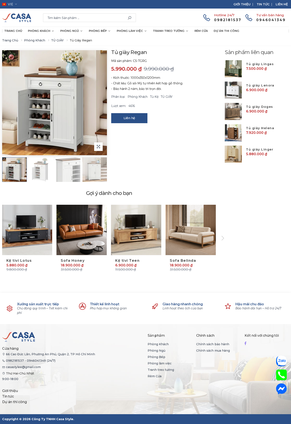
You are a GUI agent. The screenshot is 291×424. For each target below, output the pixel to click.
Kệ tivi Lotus (19, 261)
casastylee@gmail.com (23, 367)
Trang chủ (13, 30)
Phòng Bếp (98, 30)
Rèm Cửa (201, 30)
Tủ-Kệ (154, 97)
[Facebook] (245, 343)
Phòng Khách (39, 30)
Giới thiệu (242, 4)
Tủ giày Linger (259, 149)
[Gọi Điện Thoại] (281, 375)
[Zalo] (281, 361)
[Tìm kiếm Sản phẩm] (129, 17)
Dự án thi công (226, 30)
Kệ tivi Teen (127, 261)
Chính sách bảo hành (212, 344)
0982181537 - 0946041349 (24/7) (30, 361)
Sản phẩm (156, 335)
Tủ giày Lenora (260, 85)
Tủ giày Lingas (260, 64)
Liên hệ (282, 4)
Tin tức (263, 4)
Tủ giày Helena (260, 128)
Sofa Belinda (183, 261)
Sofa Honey (73, 261)
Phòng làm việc (130, 30)
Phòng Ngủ (69, 30)
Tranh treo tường (168, 30)
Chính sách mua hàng (213, 350)
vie (9, 4)
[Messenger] (281, 388)
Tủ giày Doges (259, 107)
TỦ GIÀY (57, 40)
